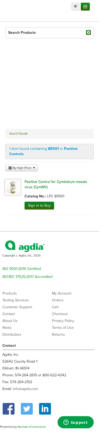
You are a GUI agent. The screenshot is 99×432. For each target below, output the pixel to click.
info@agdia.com (25, 389)
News (7, 327)
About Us (10, 321)
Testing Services (15, 300)
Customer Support (17, 307)
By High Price (22, 168)
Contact (8, 314)
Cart (55, 307)
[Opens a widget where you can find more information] (75, 422)
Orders (58, 300)
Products (9, 293)
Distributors (11, 334)
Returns (58, 334)
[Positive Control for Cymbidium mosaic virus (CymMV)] (13, 187)
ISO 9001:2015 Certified (21, 269)
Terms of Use (63, 327)
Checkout (60, 314)
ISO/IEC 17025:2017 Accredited (27, 276)
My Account (61, 293)
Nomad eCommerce (32, 427)
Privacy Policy (63, 321)
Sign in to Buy (39, 205)
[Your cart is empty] (75, 7)
